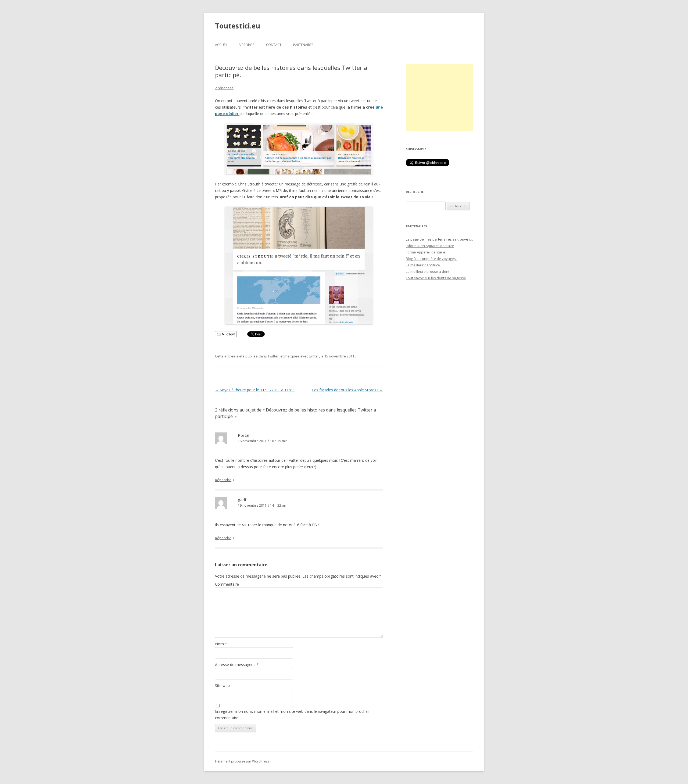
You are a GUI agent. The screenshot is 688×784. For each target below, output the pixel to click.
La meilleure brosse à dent (427, 271)
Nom (221, 643)
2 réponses (224, 87)
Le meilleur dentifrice (423, 265)
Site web (222, 685)
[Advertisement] (439, 97)
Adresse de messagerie (237, 664)
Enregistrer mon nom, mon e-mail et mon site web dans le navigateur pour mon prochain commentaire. (293, 714)
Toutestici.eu (237, 26)
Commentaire (227, 584)
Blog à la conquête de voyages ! (431, 258)
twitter (314, 356)
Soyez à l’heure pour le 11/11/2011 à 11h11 (255, 389)
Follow (229, 334)
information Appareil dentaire (430, 245)
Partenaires (303, 44)
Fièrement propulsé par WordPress (242, 761)
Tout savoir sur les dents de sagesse (436, 277)
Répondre (223, 479)
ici (470, 239)
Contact (273, 44)
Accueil (221, 44)
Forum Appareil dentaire (425, 252)
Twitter (273, 356)
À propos (246, 44)
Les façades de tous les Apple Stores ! (347, 389)
